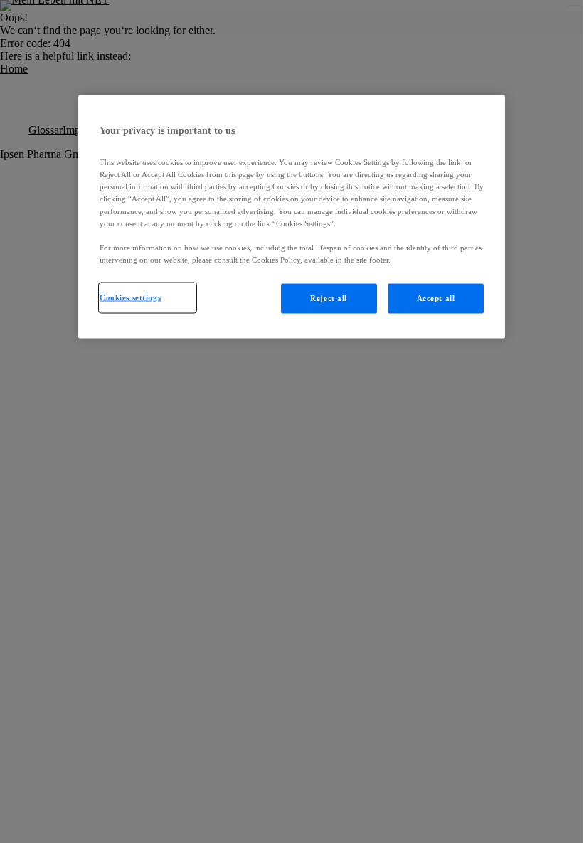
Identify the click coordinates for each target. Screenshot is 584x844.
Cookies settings (130, 296)
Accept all (436, 297)
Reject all (328, 297)
